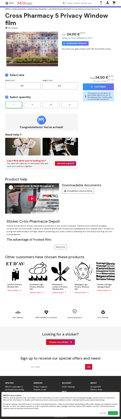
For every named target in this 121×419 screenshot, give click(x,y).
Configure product (76, 43)
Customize (100, 87)
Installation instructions (79, 190)
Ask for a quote (65, 163)
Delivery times (96, 389)
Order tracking (68, 386)
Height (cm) (47, 80)
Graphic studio (40, 389)
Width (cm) (10, 80)
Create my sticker (58, 342)
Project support (40, 386)
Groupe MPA (95, 386)
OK (88, 366)
